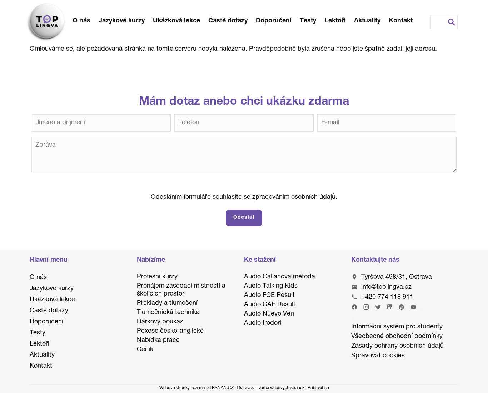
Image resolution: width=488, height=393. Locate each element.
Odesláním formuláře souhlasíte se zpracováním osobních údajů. (244, 197)
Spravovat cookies (378, 356)
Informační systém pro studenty (397, 327)
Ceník (145, 350)
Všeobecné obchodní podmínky (397, 336)
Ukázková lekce (176, 21)
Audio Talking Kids (271, 286)
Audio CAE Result (269, 305)
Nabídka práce (158, 340)
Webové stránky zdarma (182, 388)
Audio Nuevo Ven (269, 314)
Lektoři (335, 21)
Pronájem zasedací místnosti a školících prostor (181, 290)
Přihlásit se (318, 388)
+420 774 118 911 (387, 297)
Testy (308, 21)
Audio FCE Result (269, 295)
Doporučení (274, 21)
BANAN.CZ (223, 388)
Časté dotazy (228, 21)
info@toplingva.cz (386, 287)
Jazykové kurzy (122, 21)
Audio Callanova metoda (279, 277)
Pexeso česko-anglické (170, 331)
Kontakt (401, 21)
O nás (81, 21)
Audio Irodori (262, 323)
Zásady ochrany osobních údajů (397, 346)
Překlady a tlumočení (167, 303)
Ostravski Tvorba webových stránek (270, 388)
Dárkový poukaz (160, 322)
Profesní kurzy (157, 277)
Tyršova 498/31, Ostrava (396, 277)
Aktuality (367, 21)
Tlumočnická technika (168, 312)
